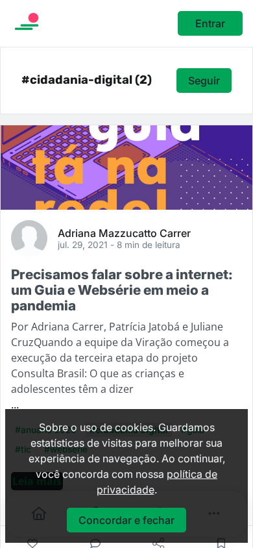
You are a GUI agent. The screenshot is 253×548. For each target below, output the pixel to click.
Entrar (210, 23)
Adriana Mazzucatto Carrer (124, 232)
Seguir (204, 80)
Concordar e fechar (126, 520)
